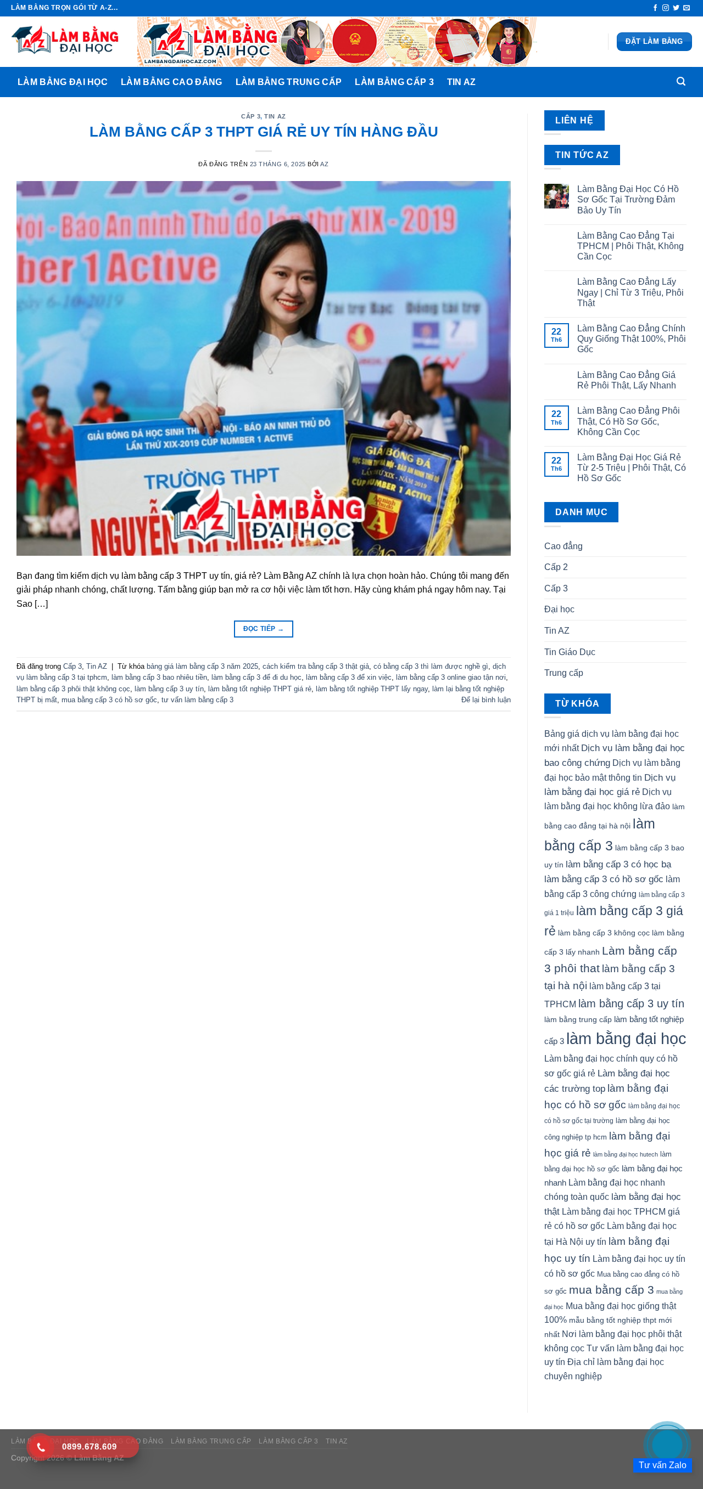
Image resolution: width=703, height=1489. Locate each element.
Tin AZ (461, 82)
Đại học (559, 609)
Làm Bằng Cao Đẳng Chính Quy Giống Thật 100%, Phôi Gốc (631, 339)
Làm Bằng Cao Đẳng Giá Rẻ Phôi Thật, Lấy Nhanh (626, 380)
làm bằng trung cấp (578, 1019)
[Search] (681, 81)
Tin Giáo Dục (569, 652)
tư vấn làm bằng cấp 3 (197, 700)
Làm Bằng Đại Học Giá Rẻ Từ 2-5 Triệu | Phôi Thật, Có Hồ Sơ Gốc (631, 468)
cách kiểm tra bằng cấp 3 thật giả (316, 666)
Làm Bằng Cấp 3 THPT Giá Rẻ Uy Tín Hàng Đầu (264, 131)
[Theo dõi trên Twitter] (676, 8)
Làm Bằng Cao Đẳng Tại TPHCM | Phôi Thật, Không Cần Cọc (630, 246)
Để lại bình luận (486, 700)
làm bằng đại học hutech (625, 1154)
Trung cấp (563, 673)
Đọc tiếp (263, 629)
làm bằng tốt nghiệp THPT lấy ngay (372, 689)
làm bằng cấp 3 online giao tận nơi (451, 677)
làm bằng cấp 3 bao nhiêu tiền (159, 677)
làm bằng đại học (626, 1038)
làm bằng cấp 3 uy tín (169, 689)
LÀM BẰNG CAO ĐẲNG (171, 82)
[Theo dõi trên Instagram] (665, 8)
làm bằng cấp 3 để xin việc (349, 677)
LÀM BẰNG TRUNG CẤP (289, 82)
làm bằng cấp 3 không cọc (604, 932)
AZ (324, 164)
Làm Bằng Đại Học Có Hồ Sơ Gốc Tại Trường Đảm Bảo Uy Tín (628, 199)
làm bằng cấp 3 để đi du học (256, 677)
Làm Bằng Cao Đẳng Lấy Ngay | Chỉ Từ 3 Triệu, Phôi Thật (630, 292)
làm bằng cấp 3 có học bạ (618, 864)
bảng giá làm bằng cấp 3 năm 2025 (202, 666)
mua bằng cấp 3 (611, 1289)
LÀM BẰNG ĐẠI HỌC (63, 82)
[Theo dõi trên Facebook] (655, 8)
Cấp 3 (250, 116)
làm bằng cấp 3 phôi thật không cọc (73, 689)
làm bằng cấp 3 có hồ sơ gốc (603, 878)
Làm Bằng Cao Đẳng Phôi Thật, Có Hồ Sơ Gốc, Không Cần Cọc (628, 421)
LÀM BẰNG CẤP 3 (394, 82)
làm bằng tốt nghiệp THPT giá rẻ (259, 689)
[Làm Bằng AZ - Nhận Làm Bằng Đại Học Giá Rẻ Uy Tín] (66, 41)
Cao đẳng (563, 546)
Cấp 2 (556, 567)
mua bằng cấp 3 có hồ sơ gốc (109, 700)
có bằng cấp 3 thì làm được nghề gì (430, 666)
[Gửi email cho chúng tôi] (686, 8)
